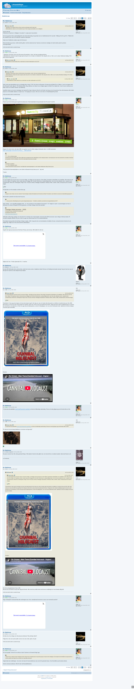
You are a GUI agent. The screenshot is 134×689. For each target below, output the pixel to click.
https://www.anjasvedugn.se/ (11, 214)
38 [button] (88, 18)
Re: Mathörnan (7, 21)
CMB (8, 472)
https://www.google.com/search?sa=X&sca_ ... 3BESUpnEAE (17, 150)
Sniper (8, 71)
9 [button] (85, 18)
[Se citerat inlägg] (13, 26)
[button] (72, 18)
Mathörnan (6, 16)
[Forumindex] (7, 5)
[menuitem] (6, 10)
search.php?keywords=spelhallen (22, 409)
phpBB (42, 675)
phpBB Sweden (48, 677)
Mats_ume (9, 60)
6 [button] (80, 18)
